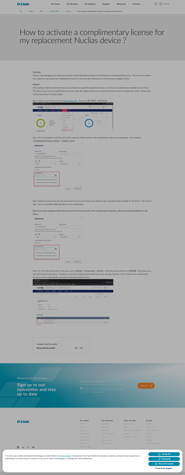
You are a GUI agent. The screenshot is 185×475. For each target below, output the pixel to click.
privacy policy (65, 456)
